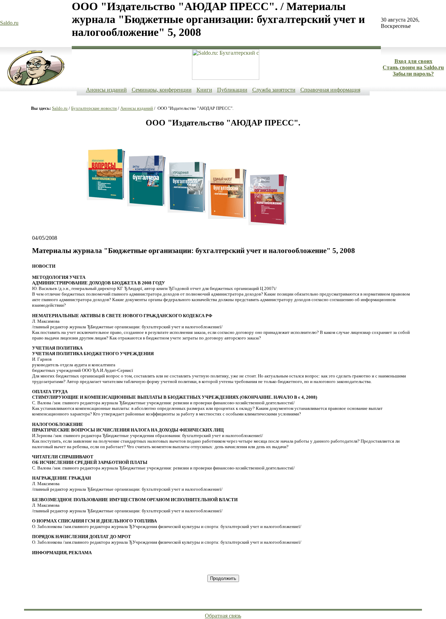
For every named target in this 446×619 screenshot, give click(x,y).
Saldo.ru (9, 23)
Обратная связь (223, 616)
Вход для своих (413, 61)
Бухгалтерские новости (94, 108)
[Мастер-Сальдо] (36, 84)
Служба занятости (273, 90)
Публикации (232, 90)
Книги (204, 90)
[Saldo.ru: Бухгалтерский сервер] (226, 78)
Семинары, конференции (162, 90)
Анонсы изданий (106, 90)
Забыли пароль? (413, 74)
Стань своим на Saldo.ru (413, 67)
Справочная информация (330, 90)
